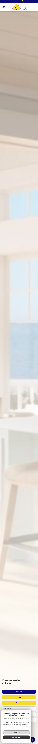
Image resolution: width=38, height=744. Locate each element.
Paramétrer (16, 732)
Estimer (19, 703)
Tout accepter (16, 737)
